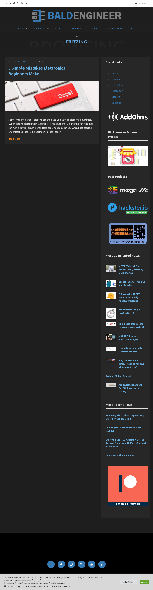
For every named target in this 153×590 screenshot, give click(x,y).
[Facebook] (51, 564)
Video (58, 28)
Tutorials (18, 28)
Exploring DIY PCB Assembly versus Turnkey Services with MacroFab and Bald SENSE (126, 443)
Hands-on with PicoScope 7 (121, 455)
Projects (40, 28)
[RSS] (81, 564)
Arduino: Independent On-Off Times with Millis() (130, 388)
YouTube (116, 102)
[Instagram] (71, 564)
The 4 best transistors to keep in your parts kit (131, 326)
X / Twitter (117, 85)
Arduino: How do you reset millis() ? (129, 311)
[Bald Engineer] (76, 16)
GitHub (115, 73)
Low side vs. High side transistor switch (130, 350)
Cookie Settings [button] (129, 582)
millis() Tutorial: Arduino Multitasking (131, 284)
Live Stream (115, 28)
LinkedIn (116, 79)
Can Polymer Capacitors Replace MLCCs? (123, 429)
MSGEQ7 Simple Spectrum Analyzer (128, 338)
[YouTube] (91, 564)
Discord (116, 97)
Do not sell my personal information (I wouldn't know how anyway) (38, 586)
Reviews (77, 28)
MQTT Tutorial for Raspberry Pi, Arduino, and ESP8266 (130, 269)
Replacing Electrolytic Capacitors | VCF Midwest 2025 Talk (125, 417)
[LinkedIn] (102, 564)
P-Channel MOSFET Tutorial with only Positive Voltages (129, 297)
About (134, 28)
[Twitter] (61, 564)
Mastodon (117, 91)
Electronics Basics (18, 61)
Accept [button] (144, 582)
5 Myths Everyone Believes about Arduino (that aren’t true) (131, 363)
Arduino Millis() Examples (119, 376)
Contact (96, 28)
